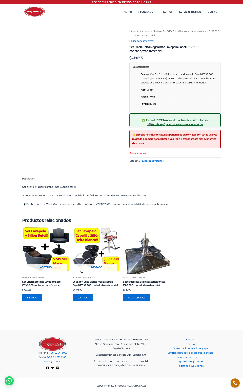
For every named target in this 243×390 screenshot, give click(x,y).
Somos (168, 12)
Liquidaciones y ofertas (190, 361)
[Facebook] (47, 367)
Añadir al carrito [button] (136, 297)
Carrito (212, 12)
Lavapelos (190, 344)
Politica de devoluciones (190, 365)
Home (128, 12)
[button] (155, 11)
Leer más (32, 297)
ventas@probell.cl (52, 361)
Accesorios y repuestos (190, 357)
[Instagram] (57, 367)
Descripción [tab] (28, 178)
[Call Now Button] (235, 383)
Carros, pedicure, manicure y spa (190, 348)
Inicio (132, 31)
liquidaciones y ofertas (149, 31)
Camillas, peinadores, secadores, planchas (190, 352)
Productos (145, 12)
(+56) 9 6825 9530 (56, 357)
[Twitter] (52, 367)
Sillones (190, 339)
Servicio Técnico (190, 12)
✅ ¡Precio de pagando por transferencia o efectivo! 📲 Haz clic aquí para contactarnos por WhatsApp (175, 122)
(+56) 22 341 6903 (58, 352)
